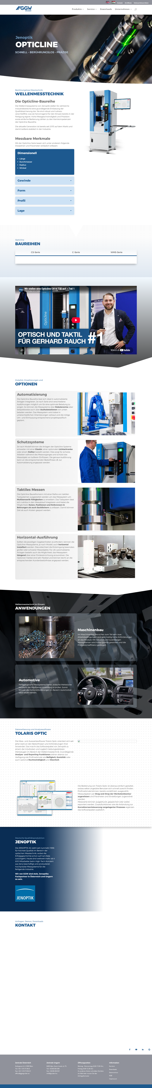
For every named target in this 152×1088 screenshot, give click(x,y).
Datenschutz (113, 1072)
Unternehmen (122, 9)
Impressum (113, 1079)
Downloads (106, 9)
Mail (81, 1073)
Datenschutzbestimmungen (73, 1022)
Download (106, 966)
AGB (110, 1076)
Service (91, 9)
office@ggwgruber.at (22, 1073)
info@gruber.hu (52, 1073)
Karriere (112, 1066)
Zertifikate (128, 3)
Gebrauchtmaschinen (141, 3)
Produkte (77, 9)
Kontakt (120, 3)
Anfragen (32, 961)
